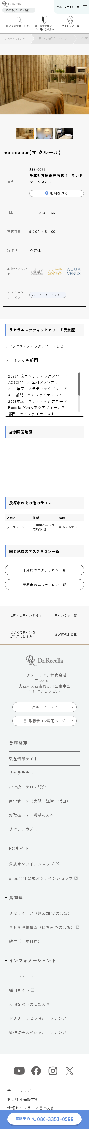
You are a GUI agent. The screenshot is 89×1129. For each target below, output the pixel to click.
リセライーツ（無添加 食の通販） (40, 913)
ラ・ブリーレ (15, 527)
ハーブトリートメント (48, 295)
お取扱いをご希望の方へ (31, 815)
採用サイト (19, 990)
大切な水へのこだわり (29, 1004)
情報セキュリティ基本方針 (31, 1107)
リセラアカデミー (25, 829)
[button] (86, 23)
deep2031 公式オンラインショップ (41, 878)
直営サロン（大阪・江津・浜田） (40, 801)
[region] (44, 392)
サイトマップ (19, 1090)
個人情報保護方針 (23, 1099)
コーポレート (21, 976)
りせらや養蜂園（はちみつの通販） (42, 927)
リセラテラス (21, 773)
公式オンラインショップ (31, 864)
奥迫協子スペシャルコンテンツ (38, 1032)
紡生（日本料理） (25, 941)
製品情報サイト (23, 759)
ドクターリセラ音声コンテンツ (38, 1018)
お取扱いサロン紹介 (27, 787)
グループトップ (44, 706)
